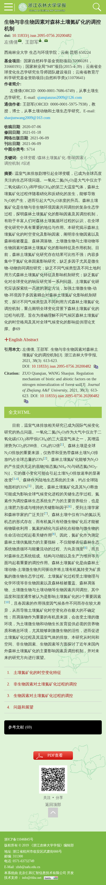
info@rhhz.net (31, 878)
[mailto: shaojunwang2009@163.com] (46, 40)
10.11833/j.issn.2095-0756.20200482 (42, 35)
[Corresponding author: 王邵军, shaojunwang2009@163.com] (40, 40)
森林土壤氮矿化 (52, 158)
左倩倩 (11, 42)
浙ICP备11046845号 (18, 839)
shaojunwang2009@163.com (27, 118)
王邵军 (32, 42)
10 (7, 602)
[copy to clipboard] (25, 401)
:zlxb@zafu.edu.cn (27, 867)
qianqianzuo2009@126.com (59, 97)
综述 (26, 163)
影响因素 (76, 158)
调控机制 (12, 163)
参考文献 (20, 727)
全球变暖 (28, 158)
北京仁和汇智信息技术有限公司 (42, 873)
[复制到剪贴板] (95, 366)
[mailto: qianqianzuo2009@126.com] (20, 40)
